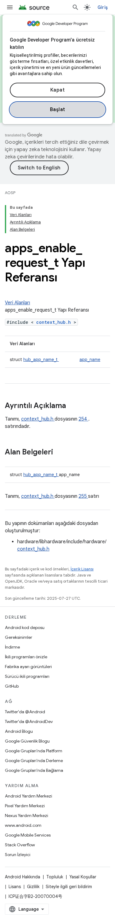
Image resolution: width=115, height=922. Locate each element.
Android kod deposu (24, 627)
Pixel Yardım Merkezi (25, 805)
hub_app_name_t (41, 359)
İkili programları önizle (26, 657)
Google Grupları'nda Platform (33, 751)
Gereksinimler (18, 637)
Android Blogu (19, 731)
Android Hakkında (22, 876)
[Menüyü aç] (10, 7)
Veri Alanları (17, 303)
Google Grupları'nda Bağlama (34, 770)
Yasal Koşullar (82, 876)
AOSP (10, 192)
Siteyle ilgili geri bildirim (69, 886)
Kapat (57, 90)
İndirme (12, 647)
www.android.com (23, 825)
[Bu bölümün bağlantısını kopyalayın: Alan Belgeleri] (61, 452)
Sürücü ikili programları (27, 676)
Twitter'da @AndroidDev (29, 721)
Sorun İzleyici (17, 854)
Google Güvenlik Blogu (27, 741)
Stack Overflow (20, 845)
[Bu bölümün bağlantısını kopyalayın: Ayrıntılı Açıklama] (74, 406)
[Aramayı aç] (75, 7)
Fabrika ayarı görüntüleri (28, 666)
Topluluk (54, 876)
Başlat (57, 110)
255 (83, 496)
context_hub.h (55, 322)
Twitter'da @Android (25, 711)
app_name (89, 359)
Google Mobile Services (28, 835)
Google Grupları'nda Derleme (34, 760)
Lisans (15, 886)
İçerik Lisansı (82, 569)
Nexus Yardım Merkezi (26, 815)
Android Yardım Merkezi (28, 796)
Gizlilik (33, 886)
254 (83, 419)
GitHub (12, 686)
